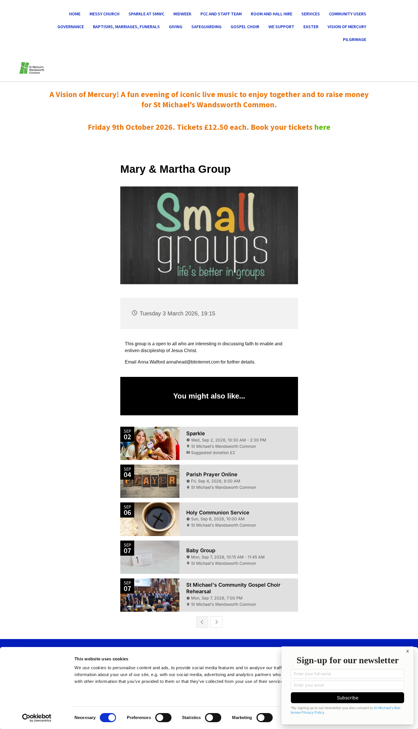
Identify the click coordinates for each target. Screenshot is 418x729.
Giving (175, 26)
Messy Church (104, 14)
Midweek (182, 14)
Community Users (347, 14)
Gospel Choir (245, 26)
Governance (70, 26)
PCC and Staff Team (221, 14)
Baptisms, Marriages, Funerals (126, 26)
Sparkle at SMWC (146, 14)
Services (310, 14)
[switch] (163, 717)
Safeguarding (206, 26)
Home (74, 14)
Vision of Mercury (347, 26)
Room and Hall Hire (271, 14)
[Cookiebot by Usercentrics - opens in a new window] (37, 718)
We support (281, 26)
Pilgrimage (354, 39)
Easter (310, 26)
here (322, 127)
